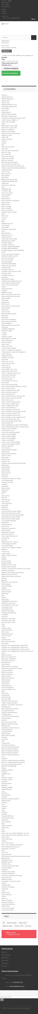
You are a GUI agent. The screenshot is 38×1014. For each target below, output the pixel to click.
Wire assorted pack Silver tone (11, 294)
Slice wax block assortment (10, 150)
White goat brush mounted (10, 666)
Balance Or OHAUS (8, 129)
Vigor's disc (5, 110)
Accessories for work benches (11, 306)
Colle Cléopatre (6, 195)
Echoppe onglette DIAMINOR (11, 246)
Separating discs (7, 237)
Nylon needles (6, 298)
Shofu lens (5, 820)
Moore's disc (19, 926)
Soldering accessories (8, 871)
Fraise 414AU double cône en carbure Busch (15, 427)
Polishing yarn (6, 707)
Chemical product (7, 825)
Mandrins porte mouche (9, 567)
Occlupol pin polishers (8, 745)
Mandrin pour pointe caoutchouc (11, 576)
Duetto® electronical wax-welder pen (13, 166)
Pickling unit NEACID (8, 873)
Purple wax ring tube (8, 158)
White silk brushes (7, 674)
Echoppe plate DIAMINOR (10, 248)
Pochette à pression (8, 269)
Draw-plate (5, 317)
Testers (4, 896)
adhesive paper (8, 926)
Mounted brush (6, 662)
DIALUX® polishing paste (9, 712)
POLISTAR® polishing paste (10, 716)
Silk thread (5, 300)
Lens (3, 756)
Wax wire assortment (8, 147)
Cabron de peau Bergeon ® (10, 120)
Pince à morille (6, 636)
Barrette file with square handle (11, 513)
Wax (3, 145)
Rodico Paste (6, 459)
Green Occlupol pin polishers (10, 754)
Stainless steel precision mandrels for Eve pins (16, 568)
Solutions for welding (8, 887)
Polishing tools (6, 639)
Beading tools (6, 858)
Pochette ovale (6, 273)
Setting (4, 841)
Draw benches (6, 488)
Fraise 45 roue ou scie (8, 377)
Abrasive (4, 95)
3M (4, 923)
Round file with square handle (11, 519)
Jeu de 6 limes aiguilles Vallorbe (11, 547)
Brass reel (5, 216)
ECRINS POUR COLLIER (9, 256)
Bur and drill (5, 382)
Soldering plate (6, 885)
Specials (4, 952)
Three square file (7, 503)
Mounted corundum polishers (10, 799)
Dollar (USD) (5, 3)
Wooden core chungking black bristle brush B (15, 649)
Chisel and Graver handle (9, 239)
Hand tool (4, 616)
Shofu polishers (6, 822)
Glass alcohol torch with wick (10, 164)
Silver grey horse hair (8, 661)
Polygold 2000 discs (8, 816)
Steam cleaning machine (9, 555)
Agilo (3, 823)
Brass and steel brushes (9, 722)
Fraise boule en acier (8, 430)
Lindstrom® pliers (7, 630)
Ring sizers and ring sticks (10, 582)
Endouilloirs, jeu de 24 (8, 848)
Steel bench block (7, 289)
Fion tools (5, 852)
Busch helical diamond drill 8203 (11, 421)
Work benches (6, 308)
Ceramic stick (6, 312)
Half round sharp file (8, 534)
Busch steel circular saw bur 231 (12, 398)
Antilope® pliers (6, 628)
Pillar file (4, 498)
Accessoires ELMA (7, 910)
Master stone (6, 893)
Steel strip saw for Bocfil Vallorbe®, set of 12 (15, 833)
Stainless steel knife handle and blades (14, 168)
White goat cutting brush (9, 659)
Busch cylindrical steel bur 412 (11, 415)
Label (3, 214)
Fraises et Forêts (7, 346)
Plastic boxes (6, 202)
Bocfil (3, 831)
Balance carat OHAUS (8, 131)
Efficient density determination (11, 133)
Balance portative (7, 139)
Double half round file (8, 532)
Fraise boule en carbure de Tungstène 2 (14, 352)
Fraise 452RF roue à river (9, 369)
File (3, 494)
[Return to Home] (4, 80)
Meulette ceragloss (7, 787)
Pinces (4, 638)
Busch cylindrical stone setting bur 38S (14, 411)
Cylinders (4, 797)
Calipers (4, 588)
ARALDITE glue (6, 189)
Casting (4, 333)
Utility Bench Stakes (8, 279)
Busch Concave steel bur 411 (11, 413)
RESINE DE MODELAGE (9, 181)
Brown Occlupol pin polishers (10, 747)
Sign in (33, 19)
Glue (3, 187)
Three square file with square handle (13, 515)
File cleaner (5, 643)
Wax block (5, 149)
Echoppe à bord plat (8, 244)
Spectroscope (6, 471)
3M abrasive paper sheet (9, 116)
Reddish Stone (6, 800)
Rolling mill (5, 486)
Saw (3, 829)
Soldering (4, 870)
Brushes (4, 720)
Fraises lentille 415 (7, 423)
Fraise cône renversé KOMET (11, 432)
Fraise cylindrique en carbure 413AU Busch (15, 425)
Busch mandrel (6, 561)
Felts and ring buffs (7, 687)
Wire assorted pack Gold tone (11, 296)
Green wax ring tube (8, 156)
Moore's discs (6, 101)
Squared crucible (7, 336)
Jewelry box (5, 183)
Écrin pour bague (7, 262)
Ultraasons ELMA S (8, 902)
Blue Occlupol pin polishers (10, 749)
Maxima (4, 597)
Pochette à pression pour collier (11, 271)
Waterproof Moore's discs (9, 104)
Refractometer (6, 467)
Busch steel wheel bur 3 (9, 407)
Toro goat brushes (7, 670)
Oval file (4, 540)
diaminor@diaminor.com (17, 986)
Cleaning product (7, 731)
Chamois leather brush (8, 689)
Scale (3, 124)
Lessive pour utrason (8, 908)
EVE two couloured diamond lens (12, 764)
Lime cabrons (6, 496)
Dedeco (4, 808)
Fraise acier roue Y (7, 379)
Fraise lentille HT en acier (9, 381)
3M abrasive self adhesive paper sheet (13, 118)
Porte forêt (5, 359)
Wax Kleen (5, 177)
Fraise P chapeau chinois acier (11, 373)
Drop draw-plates (7, 323)
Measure (4, 578)
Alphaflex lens (6, 774)
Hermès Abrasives (7, 97)
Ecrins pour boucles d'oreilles (10, 254)
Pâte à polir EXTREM (8, 735)
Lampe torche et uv (7, 482)
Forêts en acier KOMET (9, 434)
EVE (3, 741)
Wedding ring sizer (7, 223)
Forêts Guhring (6, 354)
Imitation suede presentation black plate (14, 463)
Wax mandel (5, 175)
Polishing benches (7, 730)
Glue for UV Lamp (7, 193)
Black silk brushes (7, 672)
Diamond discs (6, 233)
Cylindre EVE (6, 743)
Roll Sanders (5, 108)
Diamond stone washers (9, 453)
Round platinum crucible (9, 338)
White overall (6, 204)
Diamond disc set (7, 235)
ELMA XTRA (5, 906)
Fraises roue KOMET (8, 440)
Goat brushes (6, 664)
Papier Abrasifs (6, 112)
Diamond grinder (7, 783)
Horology (4, 484)
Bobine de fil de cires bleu (9, 179)
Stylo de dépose (7, 868)
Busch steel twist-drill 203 (9, 384)
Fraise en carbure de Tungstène (11, 350)
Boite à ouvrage (6, 206)
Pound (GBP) (6, 6)
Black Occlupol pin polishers (10, 751)
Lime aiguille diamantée (9, 521)
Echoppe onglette (7, 243)
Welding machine (7, 879)
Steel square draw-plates (9, 321)
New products (6, 955)
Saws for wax (6, 172)
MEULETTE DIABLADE (9, 766)
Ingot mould (5, 344)
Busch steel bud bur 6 (8, 394)
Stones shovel (6, 473)
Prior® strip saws (7, 839)
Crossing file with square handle (11, 511)
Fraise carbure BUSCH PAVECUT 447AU (14, 386)
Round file (5, 507)
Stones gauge (6, 584)
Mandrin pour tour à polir (9, 565)
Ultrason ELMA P (7, 900)
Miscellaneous (6, 198)
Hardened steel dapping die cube (12, 281)
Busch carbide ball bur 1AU (10, 405)
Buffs (3, 691)
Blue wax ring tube (7, 160)
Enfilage (4, 290)
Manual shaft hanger (8, 611)
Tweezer (4, 141)
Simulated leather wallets (9, 450)
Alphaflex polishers (7, 770)
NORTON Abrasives (8, 99)
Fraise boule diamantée (9, 375)
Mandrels (4, 785)
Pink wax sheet (6, 152)
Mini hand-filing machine (9, 313)
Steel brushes (6, 682)
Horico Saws (5, 837)
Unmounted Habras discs (9, 106)
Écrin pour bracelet (7, 260)
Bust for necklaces (7, 210)
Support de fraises (7, 356)
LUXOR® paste (6, 714)
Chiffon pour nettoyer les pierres (11, 478)
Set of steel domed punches (10, 285)
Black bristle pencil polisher (10, 708)
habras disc (23, 923)
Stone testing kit (7, 894)
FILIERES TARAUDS (8, 329)
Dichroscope (5, 452)
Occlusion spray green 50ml (10, 866)
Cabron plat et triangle (8, 122)
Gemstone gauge (7, 586)
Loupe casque (6, 553)
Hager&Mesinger (7, 789)
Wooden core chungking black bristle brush (15, 645)
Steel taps (5, 327)
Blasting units (6, 726)
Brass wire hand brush (8, 641)
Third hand (5, 889)
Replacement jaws (7, 634)
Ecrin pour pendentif (8, 258)
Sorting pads (5, 469)
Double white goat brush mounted (12, 668)
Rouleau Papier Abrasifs (9, 114)
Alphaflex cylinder (7, 777)
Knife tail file (5, 526)
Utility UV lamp (6, 455)
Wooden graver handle (8, 241)
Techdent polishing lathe (9, 613)
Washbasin (5, 315)
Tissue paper (6, 225)
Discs (3, 231)
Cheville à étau (6, 864)
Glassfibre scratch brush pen (10, 728)
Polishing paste (6, 718)
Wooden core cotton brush (10, 701)
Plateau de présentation (9, 266)
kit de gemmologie (7, 480)
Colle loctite (5, 196)
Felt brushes (5, 684)
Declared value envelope (9, 212)
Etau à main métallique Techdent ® (12, 845)
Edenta (4, 768)
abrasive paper (12, 923)
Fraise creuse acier (7, 400)
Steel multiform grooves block (11, 283)
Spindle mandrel (6, 563)
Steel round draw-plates (9, 319)
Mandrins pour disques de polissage (13, 572)
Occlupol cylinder (7, 779)
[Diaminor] (19, 26)
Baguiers (4, 580)
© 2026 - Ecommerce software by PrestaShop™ (16, 1008)
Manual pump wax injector (10, 162)
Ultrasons (4, 898)
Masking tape (6, 733)
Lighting (4, 492)
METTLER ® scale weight (10, 126)
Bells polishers (6, 795)
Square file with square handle (11, 517)
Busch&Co (5, 739)
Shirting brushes (7, 685)
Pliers (3, 624)
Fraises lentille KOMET (9, 436)
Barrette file (5, 509)
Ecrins (3, 252)
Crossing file (5, 501)
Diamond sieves (6, 591)
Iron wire (4, 218)
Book (3, 221)
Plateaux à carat (7, 135)
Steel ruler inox (6, 590)
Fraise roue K (6, 365)
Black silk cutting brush (9, 657)
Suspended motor (7, 607)
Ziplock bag (5, 827)
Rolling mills (5, 490)
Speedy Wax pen (7, 170)
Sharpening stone (7, 860)
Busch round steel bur (8, 388)
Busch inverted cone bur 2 (10, 392)
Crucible (4, 335)
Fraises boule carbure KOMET (11, 444)
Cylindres (4, 781)
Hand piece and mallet (8, 618)
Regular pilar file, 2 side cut (10, 542)
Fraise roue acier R (7, 361)
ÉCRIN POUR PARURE (9, 264)
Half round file (6, 499)
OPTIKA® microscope (8, 603)
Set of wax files (6, 154)
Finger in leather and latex (9, 703)
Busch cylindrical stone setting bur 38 (13, 396)
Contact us (5, 16)
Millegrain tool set (7, 862)
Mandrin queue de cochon (9, 574)
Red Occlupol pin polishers (10, 753)
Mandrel (4, 559)
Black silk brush (6, 655)
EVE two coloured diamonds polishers (13, 760)
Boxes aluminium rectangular (10, 200)
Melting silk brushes (8, 678)
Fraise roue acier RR (8, 363)
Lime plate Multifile (7, 545)
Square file (5, 505)
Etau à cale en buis (7, 843)
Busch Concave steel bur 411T (11, 402)
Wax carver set (6, 173)
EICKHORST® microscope (10, 605)
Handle (4, 557)
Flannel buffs (6, 695)
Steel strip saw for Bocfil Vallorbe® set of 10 (15, 835)
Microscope (5, 457)
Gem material (6, 448)
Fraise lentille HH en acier (9, 371)
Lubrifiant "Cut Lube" (8, 358)
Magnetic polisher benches (10, 724)
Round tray (5, 475)
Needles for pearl (7, 292)
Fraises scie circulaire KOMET (11, 442)
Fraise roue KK (6, 367)
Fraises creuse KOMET (9, 438)
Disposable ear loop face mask (11, 881)
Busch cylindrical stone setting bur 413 (13, 417)
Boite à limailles (6, 208)
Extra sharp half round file (9, 536)
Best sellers (5, 958)
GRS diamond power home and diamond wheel (16, 856)
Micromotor (5, 593)
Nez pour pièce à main (8, 622)
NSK (3, 595)
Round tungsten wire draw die (11, 325)
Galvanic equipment (8, 446)
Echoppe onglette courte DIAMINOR (13, 250)
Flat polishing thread (8, 710)
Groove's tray (6, 461)
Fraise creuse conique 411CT (10, 404)
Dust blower (5, 227)
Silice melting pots (7, 340)
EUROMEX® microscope (9, 601)
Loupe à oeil (5, 551)
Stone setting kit (7, 854)
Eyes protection (6, 877)
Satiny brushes (6, 697)
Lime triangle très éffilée (9, 544)
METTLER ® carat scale (9, 127)
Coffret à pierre (6, 267)
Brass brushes (6, 680)
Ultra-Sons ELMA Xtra (8, 904)
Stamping (4, 277)
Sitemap (4, 966)
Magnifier (4, 549)
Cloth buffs (5, 693)
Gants (3, 220)
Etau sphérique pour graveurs (11, 847)
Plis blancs (5, 476)
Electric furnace (6, 342)
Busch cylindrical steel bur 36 (11, 409)
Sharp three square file (8, 528)
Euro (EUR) (5, 5)
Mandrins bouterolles (8, 570)
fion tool (28, 926)
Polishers (4, 737)
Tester (3, 891)
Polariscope (5, 465)
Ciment (4, 143)
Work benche (6, 304)
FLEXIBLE (5, 614)
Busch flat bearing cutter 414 (10, 419)
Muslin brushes (6, 676)
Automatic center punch (9, 229)
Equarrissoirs (6, 302)
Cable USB (5, 137)
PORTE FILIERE (7, 331)
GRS (3, 850)
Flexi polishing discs (8, 818)
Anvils (3, 287)
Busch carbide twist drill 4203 (11, 390)
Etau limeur (5, 310)
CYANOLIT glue (6, 191)
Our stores (5, 960)
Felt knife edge (6, 699)
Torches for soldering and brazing (12, 875)
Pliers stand (5, 632)
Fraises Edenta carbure (9, 348)
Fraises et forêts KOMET (9, 429)
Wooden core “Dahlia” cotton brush (12, 705)
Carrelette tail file (7, 524)
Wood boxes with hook (8, 185)
